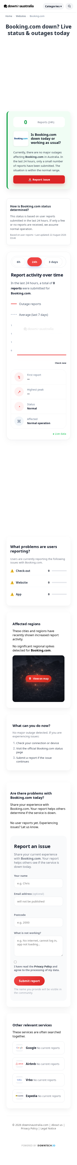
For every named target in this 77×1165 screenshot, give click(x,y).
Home (8, 16)
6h (18, 262)
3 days (53, 262)
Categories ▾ (53, 6)
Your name (20, 875)
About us (57, 1125)
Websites (21, 16)
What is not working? (27, 933)
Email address (29, 894)
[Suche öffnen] (69, 6)
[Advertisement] (38, 73)
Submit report (29, 981)
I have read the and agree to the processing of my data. (36, 968)
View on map (41, 678)
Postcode (20, 915)
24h (34, 262)
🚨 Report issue (39, 179)
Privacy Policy (43, 966)
